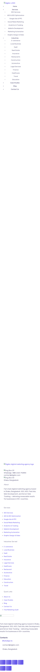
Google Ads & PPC (15, 18)
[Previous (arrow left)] (3, 668)
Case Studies (15, 83)
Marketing (7, 171)
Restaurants (15, 57)
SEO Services (15, 12)
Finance (16, 70)
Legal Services (16, 66)
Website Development (15, 28)
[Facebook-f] (4, 503)
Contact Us (15, 89)
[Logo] (9, 3)
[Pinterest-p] (10, 503)
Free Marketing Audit (11, 610)
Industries (15, 38)
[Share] (14, 662)
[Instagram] (6, 503)
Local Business (16, 44)
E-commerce (15, 40)
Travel (16, 76)
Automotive (16, 63)
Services (15, 9)
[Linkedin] (8, 503)
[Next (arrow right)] (9, 668)
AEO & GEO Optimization (15, 15)
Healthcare (16, 73)
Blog (15, 86)
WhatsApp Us (7, 641)
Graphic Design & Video (16, 35)
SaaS (15, 47)
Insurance (15, 53)
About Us (7, 597)
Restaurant (8, 569)
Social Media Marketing (16, 22)
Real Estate (16, 50)
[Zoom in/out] (3, 662)
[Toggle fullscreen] (9, 662)
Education (15, 79)
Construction (15, 60)
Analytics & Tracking (16, 25)
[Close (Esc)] (20, 662)
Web (13, 171)
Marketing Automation (16, 31)
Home (15, 6)
